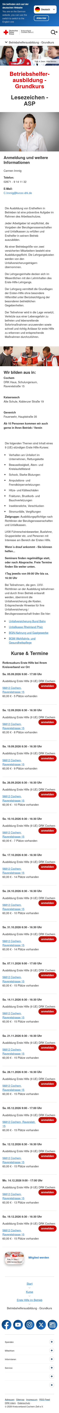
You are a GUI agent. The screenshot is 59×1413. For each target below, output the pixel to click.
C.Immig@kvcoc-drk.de (18, 193)
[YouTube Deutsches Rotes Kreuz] (18, 1325)
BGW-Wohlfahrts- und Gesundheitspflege (22, 640)
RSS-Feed (44, 1399)
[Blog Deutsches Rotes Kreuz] (52, 1325)
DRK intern (10, 1403)
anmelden (47, 686)
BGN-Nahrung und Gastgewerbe (28, 633)
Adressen (9, 1399)
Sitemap (20, 1399)
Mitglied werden (38, 1257)
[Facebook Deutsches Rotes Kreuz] (6, 1325)
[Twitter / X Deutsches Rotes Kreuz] (41, 1325)
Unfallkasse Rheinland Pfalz (26, 627)
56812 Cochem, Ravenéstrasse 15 (13, 690)
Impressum (32, 1399)
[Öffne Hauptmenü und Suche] (54, 32)
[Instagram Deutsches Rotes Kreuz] (29, 1325)
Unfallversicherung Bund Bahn (27, 621)
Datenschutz (24, 1403)
